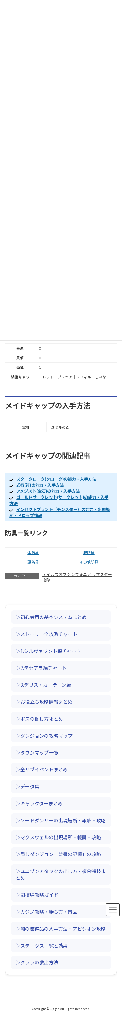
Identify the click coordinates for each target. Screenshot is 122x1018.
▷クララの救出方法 (37, 962)
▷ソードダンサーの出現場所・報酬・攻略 (61, 820)
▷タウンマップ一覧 (37, 752)
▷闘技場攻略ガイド (37, 894)
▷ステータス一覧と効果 (42, 945)
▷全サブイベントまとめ (42, 769)
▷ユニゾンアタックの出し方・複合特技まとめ (61, 874)
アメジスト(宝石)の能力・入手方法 (48, 491)
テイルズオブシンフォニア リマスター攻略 (77, 577)
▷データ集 (27, 786)
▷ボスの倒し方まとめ (39, 718)
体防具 (33, 552)
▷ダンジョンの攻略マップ (44, 735)
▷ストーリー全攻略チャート (46, 634)
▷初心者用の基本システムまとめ (51, 617)
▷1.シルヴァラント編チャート (48, 651)
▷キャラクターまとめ (39, 803)
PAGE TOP (113, 980)
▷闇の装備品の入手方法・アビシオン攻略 (61, 928)
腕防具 (89, 552)
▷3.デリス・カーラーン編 (43, 684)
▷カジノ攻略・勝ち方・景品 (46, 911)
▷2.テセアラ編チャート (41, 667)
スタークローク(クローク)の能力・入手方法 (56, 479)
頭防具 (33, 562)
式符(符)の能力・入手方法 (40, 485)
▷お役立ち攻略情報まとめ (44, 701)
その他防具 (89, 562)
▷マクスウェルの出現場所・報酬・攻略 (58, 837)
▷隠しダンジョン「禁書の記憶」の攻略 (58, 854)
